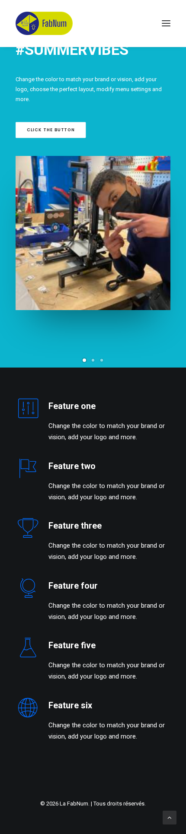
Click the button (51, 130)
